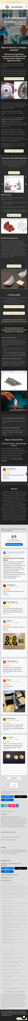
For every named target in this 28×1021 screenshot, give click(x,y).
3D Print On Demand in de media (9, 876)
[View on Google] (4, 469)
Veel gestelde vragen (6, 881)
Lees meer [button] (6, 596)
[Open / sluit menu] (1, 7)
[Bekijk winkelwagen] (26, 7)
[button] (25, 177)
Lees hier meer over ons (7, 879)
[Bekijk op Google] (4, 587)
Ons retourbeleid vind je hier (8, 833)
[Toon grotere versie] (14, 381)
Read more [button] (6, 480)
